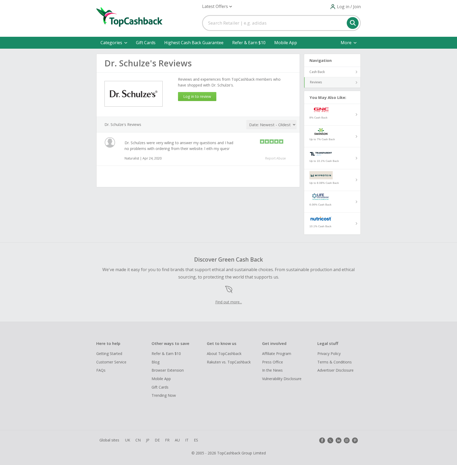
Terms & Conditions (334, 361)
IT (187, 440)
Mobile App (285, 42)
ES (196, 440)
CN (138, 440)
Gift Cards (146, 42)
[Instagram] (347, 440)
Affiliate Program (276, 353)
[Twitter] (330, 440)
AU (177, 440)
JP (147, 440)
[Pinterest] (355, 440)
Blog (155, 361)
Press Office (272, 361)
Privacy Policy (329, 353)
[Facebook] (322, 440)
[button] (217, 6)
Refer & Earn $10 (249, 42)
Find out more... (228, 301)
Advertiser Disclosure (335, 370)
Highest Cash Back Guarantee (193, 42)
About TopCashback (224, 353)
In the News (272, 370)
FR (167, 440)
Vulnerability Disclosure (281, 378)
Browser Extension (168, 370)
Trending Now (164, 395)
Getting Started (109, 353)
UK (127, 440)
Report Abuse (275, 158)
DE (157, 440)
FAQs (101, 370)
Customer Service (111, 361)
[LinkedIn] (338, 440)
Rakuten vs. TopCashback (229, 361)
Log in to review (197, 96)
